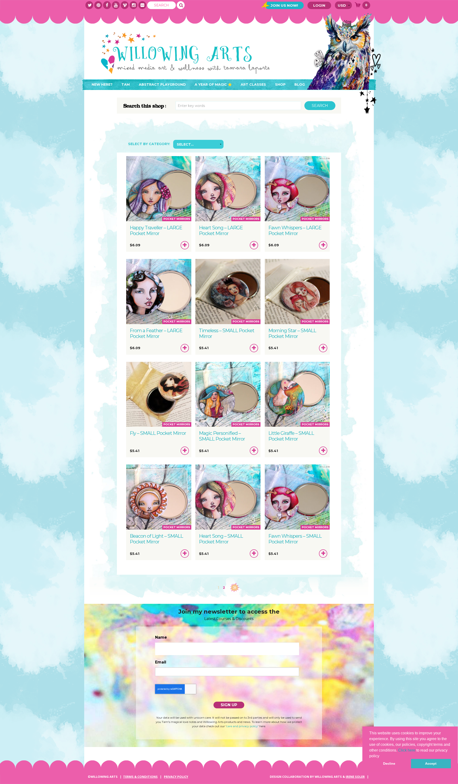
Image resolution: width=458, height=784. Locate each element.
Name (161, 637)
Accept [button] (431, 763)
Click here (406, 750)
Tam (125, 84)
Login (319, 5)
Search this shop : (145, 106)
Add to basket (185, 246)
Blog (299, 84)
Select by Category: (149, 144)
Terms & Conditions (140, 776)
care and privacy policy (242, 726)
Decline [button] (389, 763)
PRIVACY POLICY (176, 776)
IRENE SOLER (355, 776)
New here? (102, 84)
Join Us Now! (284, 5)
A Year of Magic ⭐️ (213, 84)
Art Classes (253, 84)
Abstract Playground (162, 84)
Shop (280, 84)
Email (160, 662)
